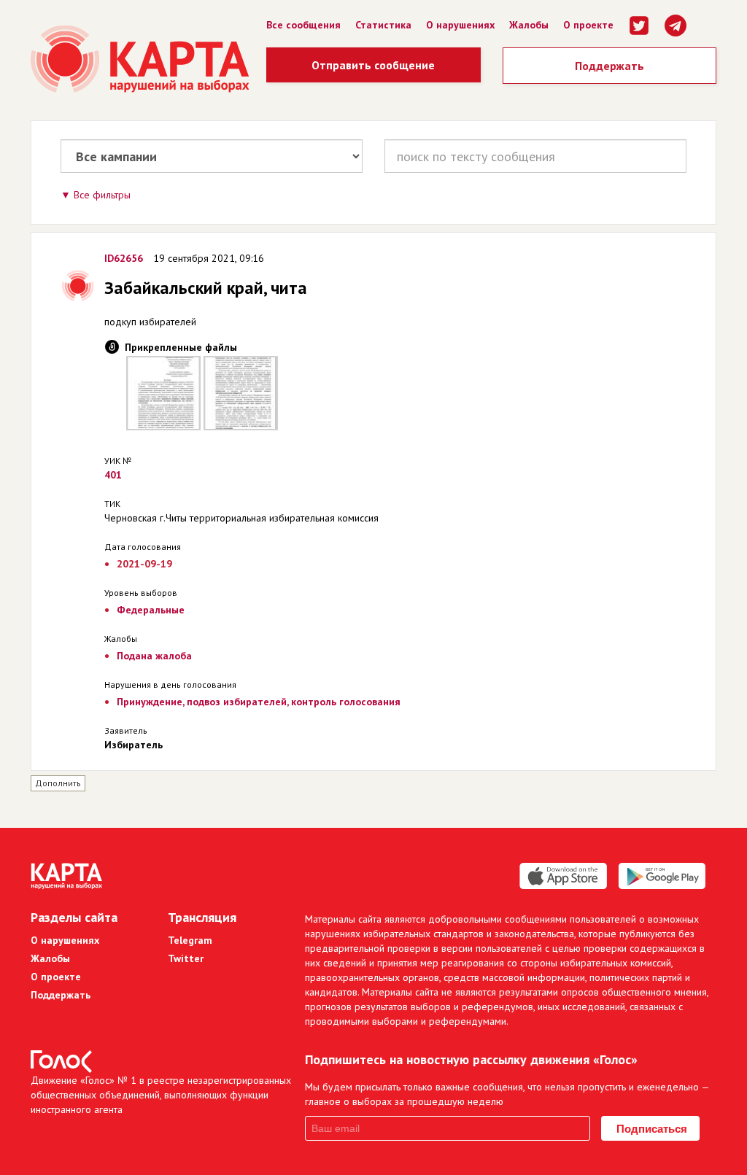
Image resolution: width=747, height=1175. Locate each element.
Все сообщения (303, 24)
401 (113, 474)
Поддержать (609, 65)
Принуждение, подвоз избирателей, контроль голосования (258, 701)
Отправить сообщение (373, 65)
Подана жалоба (154, 655)
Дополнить (58, 782)
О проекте (588, 24)
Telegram (190, 940)
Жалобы (529, 24)
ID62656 (123, 258)
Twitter (186, 958)
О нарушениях (460, 24)
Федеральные (151, 609)
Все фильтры (102, 194)
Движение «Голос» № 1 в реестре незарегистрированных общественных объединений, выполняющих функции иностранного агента (161, 1095)
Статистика (383, 24)
